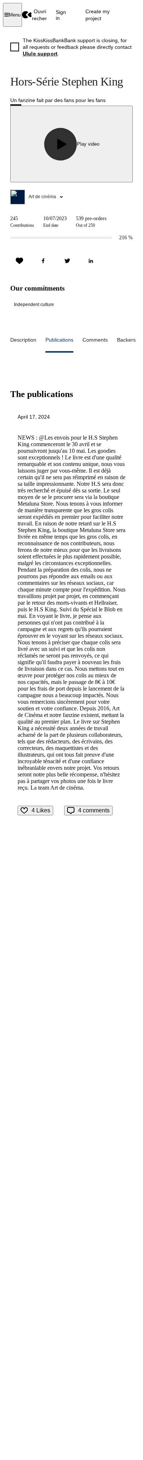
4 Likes (41, 810)
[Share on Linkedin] (91, 261)
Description (23, 340)
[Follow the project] (19, 261)
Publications (59, 340)
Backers (126, 340)
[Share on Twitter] (67, 261)
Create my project (97, 14)
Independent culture (34, 304)
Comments (95, 340)
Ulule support (40, 54)
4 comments (94, 810)
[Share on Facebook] (43, 261)
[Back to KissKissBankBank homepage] (27, 15)
